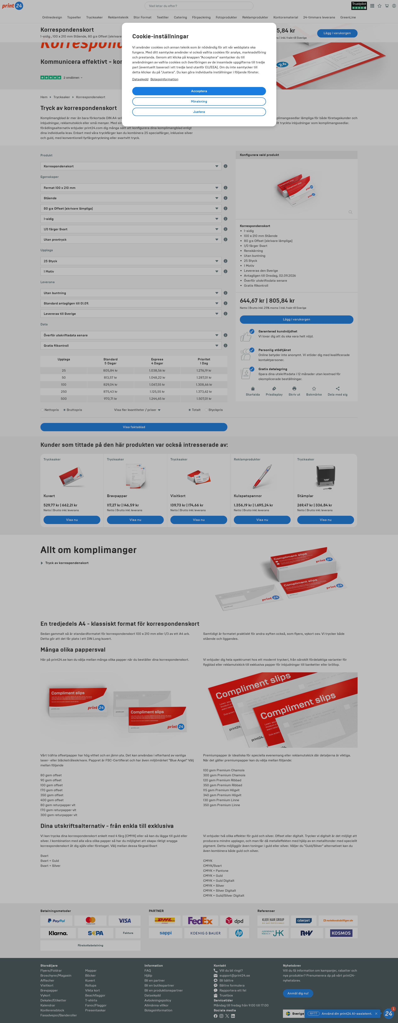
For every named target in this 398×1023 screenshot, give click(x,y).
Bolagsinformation (164, 79)
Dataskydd (140, 79)
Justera (199, 112)
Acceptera (199, 91)
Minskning (199, 101)
